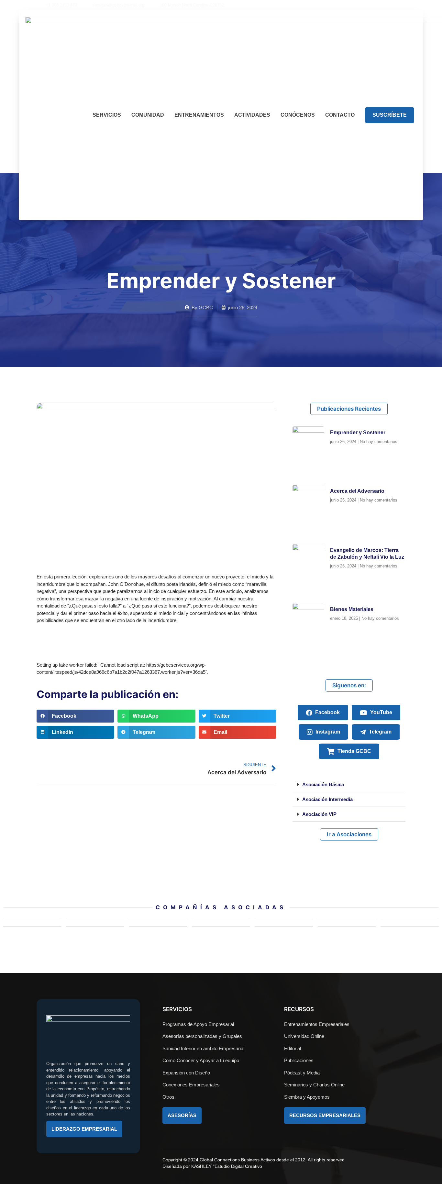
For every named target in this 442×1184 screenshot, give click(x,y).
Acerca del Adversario (357, 491)
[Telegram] (383, 5)
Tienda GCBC (353, 751)
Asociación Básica (323, 784)
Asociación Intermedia (327, 799)
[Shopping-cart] (394, 5)
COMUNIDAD (147, 115)
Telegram (380, 732)
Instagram (327, 732)
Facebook (327, 712)
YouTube (380, 712)
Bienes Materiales (351, 609)
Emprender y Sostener (357, 432)
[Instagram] (372, 5)
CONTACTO (340, 115)
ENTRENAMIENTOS (199, 115)
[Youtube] (361, 5)
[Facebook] (350, 5)
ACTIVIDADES (252, 115)
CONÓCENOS (298, 115)
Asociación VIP (319, 814)
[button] (403, 5)
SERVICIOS (107, 115)
